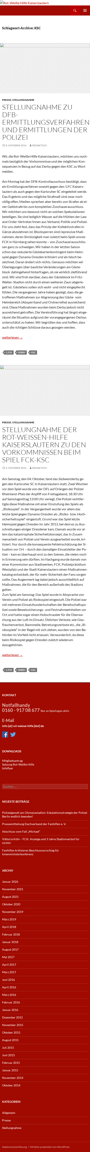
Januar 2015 (10, 1070)
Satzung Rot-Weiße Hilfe (18, 764)
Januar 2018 (10, 942)
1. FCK (9, 352)
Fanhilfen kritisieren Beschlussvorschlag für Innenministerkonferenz (30, 852)
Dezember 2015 (12, 1017)
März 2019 (9, 919)
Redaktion (39, 145)
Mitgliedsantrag (12, 760)
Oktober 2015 (11, 1032)
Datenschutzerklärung (14, 1146)
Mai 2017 (8, 957)
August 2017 (10, 949)
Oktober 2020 (11, 904)
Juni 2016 (8, 979)
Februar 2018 (11, 934)
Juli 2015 (8, 1047)
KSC (33, 352)
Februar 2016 (11, 1002)
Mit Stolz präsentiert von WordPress (49, 1146)
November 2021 (12, 889)
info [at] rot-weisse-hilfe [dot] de (23, 726)
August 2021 (10, 896)
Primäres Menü (85, 10)
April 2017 (9, 964)
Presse (6, 99)
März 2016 (9, 994)
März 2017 (9, 972)
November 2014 (12, 1077)
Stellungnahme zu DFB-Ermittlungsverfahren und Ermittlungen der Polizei (46, 122)
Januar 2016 (10, 1010)
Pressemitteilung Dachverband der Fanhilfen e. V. (34, 824)
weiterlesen (12, 337)
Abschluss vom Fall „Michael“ (21, 831)
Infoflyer (7, 768)
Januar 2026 (10, 881)
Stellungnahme (23, 99)
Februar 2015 (11, 1062)
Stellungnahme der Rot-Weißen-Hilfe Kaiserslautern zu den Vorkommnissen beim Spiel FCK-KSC (44, 444)
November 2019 (12, 912)
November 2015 (12, 1025)
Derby (21, 352)
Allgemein (8, 1112)
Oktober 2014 (11, 1085)
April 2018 (9, 927)
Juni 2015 (8, 1055)
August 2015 (10, 1040)
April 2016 (9, 987)
